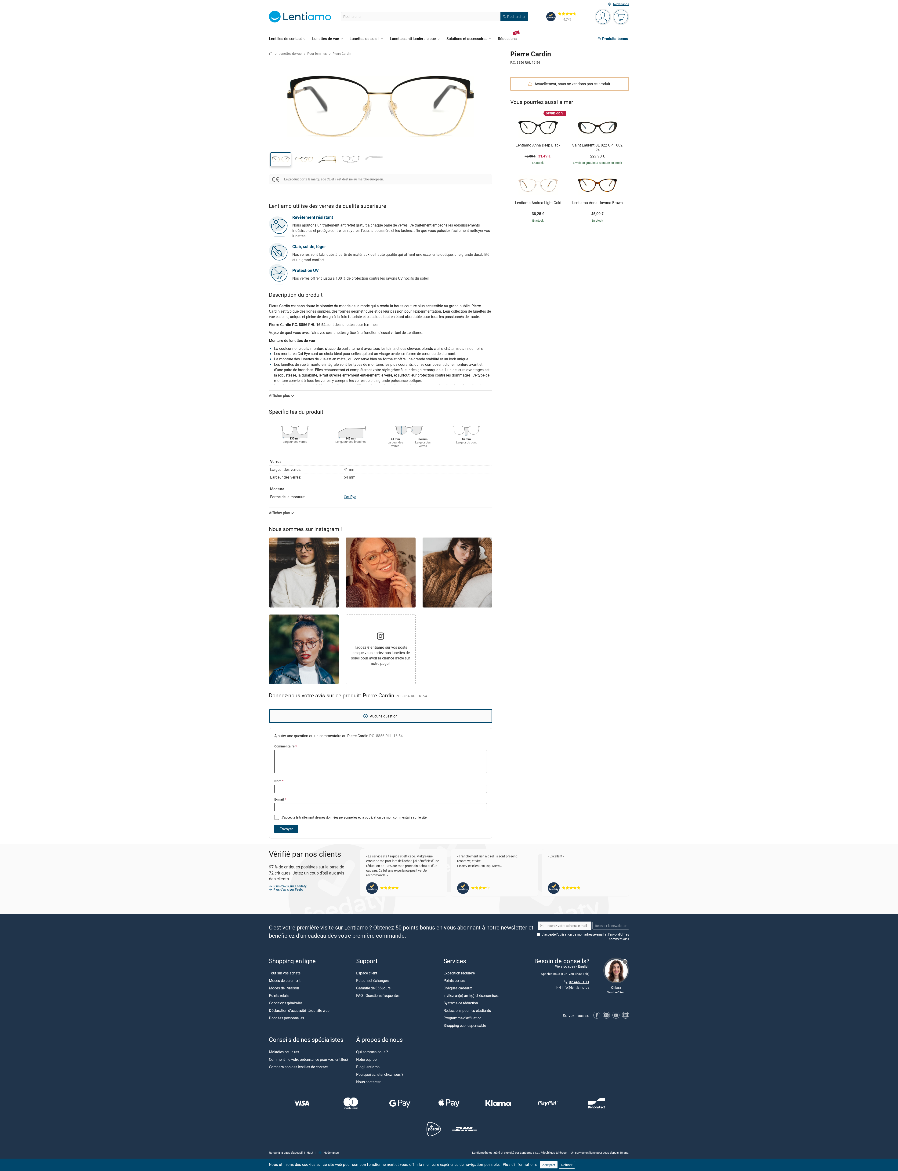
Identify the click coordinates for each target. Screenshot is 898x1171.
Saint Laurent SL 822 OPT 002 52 (597, 147)
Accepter (548, 1165)
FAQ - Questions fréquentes (377, 995)
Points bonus (454, 980)
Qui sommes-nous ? (372, 1051)
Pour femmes (317, 53)
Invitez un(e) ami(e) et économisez (471, 995)
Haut (310, 1152)
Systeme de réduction (461, 1003)
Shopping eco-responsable (465, 1025)
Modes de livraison (284, 988)
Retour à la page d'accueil (286, 1152)
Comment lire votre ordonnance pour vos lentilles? (308, 1059)
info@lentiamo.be (575, 987)
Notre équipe (366, 1059)
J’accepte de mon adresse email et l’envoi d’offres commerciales (585, 936)
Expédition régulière (459, 973)
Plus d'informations (520, 1164)
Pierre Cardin (342, 53)
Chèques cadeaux (458, 988)
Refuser (566, 1165)
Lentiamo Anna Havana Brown (597, 203)
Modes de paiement (285, 980)
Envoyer (286, 828)
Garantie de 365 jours (373, 988)
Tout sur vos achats (284, 973)
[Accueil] (271, 53)
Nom (278, 781)
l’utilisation (564, 934)
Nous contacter (368, 1081)
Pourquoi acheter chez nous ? (379, 1074)
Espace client (366, 973)
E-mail (280, 799)
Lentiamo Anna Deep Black (538, 145)
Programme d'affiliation (463, 1018)
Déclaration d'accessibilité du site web (299, 1010)
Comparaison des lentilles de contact (298, 1066)
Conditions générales (285, 1003)
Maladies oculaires (284, 1051)
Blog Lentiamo (368, 1066)
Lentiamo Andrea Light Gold (538, 203)
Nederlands (621, 4)
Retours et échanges (372, 980)
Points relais (279, 995)
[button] (280, 159)
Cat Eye (350, 496)
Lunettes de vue (290, 53)
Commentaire (285, 746)
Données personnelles (286, 1018)
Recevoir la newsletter (610, 925)
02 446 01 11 (579, 982)
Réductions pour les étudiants (467, 1010)
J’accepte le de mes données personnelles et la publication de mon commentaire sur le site (354, 817)
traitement (306, 817)
